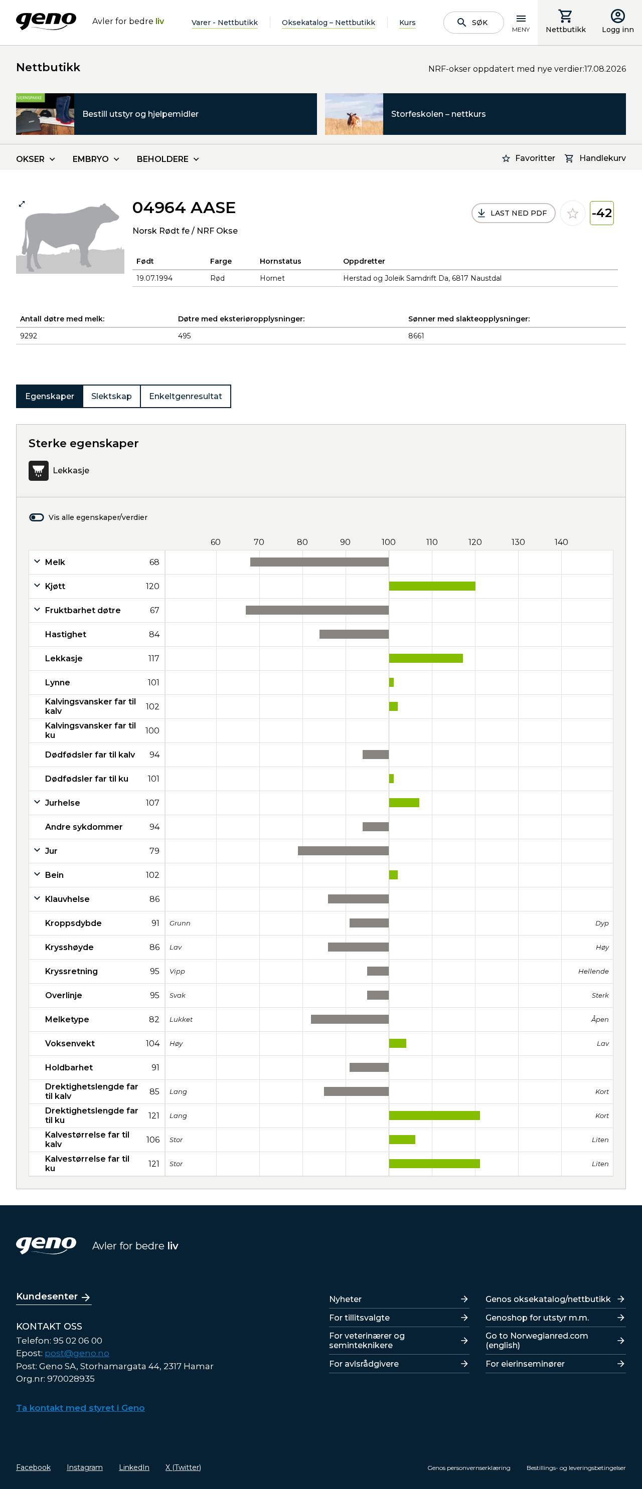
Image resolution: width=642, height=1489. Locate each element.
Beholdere (163, 159)
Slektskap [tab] (111, 396)
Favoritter (535, 158)
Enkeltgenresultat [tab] (185, 396)
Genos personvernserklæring (469, 1467)
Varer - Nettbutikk (225, 22)
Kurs (407, 22)
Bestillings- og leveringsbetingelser (576, 1467)
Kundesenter (47, 1296)
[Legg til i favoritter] (573, 213)
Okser (30, 159)
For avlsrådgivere (364, 1364)
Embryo (91, 159)
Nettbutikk (566, 29)
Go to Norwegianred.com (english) (537, 1340)
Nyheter (345, 1299)
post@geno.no (77, 1353)
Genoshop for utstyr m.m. (537, 1318)
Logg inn (618, 29)
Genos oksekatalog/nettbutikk (548, 1299)
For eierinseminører (525, 1364)
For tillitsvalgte (359, 1318)
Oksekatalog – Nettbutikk (328, 22)
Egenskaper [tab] (49, 396)
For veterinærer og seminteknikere (367, 1340)
